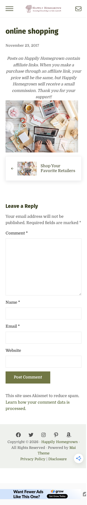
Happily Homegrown (59, 442)
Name (13, 302)
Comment (17, 233)
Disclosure (57, 459)
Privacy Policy (32, 459)
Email (13, 326)
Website (13, 350)
